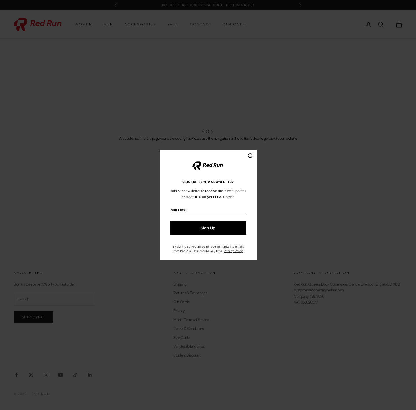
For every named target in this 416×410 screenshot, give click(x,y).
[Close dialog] (250, 156)
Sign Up (208, 228)
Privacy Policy (233, 251)
